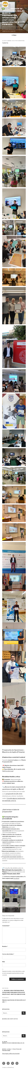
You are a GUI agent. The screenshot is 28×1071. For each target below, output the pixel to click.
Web (3, 961)
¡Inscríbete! (16, 878)
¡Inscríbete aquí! (9, 771)
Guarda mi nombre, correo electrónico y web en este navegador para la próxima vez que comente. (13, 973)
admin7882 (21, 40)
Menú (14, 35)
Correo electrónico (8, 954)
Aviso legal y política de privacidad (10, 1053)
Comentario (6, 925)
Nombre (5, 946)
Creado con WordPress (8, 1067)
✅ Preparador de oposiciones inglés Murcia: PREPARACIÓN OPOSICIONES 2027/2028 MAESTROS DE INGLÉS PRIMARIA (13, 17)
